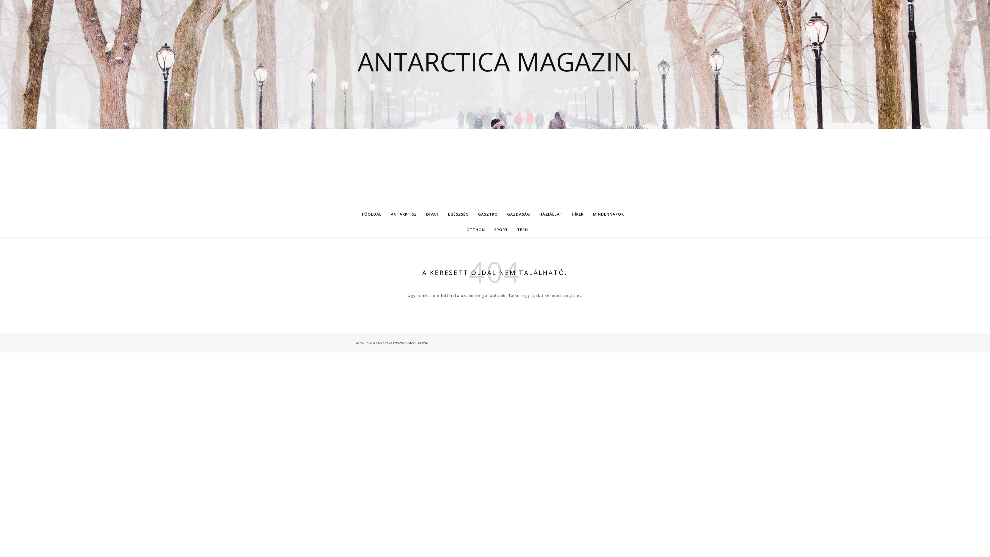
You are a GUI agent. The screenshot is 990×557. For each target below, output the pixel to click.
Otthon (475, 229)
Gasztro (488, 214)
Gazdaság (518, 214)
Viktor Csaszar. (417, 343)
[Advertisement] (495, 168)
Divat (432, 214)
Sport (501, 229)
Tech (522, 229)
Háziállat (551, 214)
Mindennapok (608, 214)
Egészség (458, 214)
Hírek (578, 214)
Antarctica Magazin (495, 61)
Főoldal (372, 214)
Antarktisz (404, 214)
